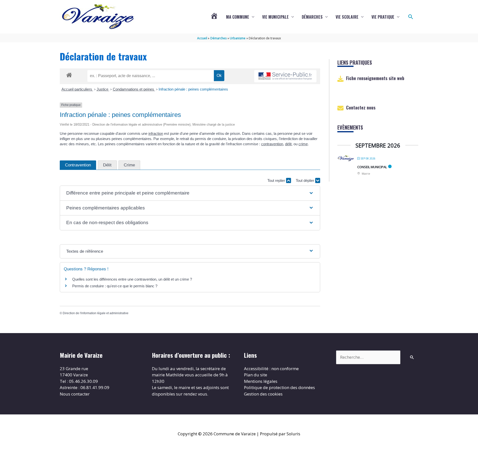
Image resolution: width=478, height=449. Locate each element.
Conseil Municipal (372, 167)
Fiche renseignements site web (375, 78)
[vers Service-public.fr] (285, 76)
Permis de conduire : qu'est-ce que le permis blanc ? (114, 286)
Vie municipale (275, 17)
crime (303, 144)
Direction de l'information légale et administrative (95, 313)
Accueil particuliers (77, 89)
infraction (155, 133)
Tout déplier (305, 180)
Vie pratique (382, 17)
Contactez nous (360, 107)
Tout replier (276, 180)
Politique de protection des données (279, 387)
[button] (411, 17)
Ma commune (237, 17)
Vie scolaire (347, 17)
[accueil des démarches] (69, 74)
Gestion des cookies (263, 394)
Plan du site (255, 375)
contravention (272, 144)
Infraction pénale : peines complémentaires (193, 89)
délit (288, 144)
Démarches (312, 17)
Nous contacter (75, 394)
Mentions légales (260, 381)
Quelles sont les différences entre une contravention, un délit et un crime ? (132, 279)
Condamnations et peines (134, 89)
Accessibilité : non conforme (271, 368)
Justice (103, 89)
